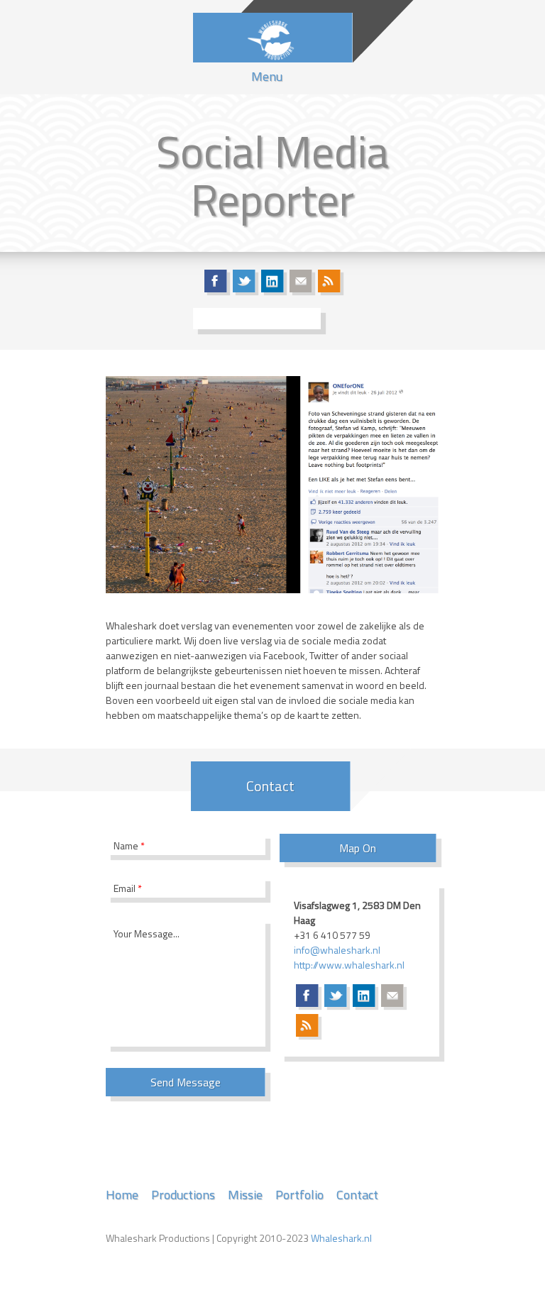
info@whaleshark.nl (337, 949)
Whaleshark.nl (341, 1237)
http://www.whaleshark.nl (349, 964)
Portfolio (299, 1194)
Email (128, 888)
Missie (245, 1194)
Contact (357, 1194)
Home (122, 1194)
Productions (183, 1194)
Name (129, 845)
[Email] (301, 281)
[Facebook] (215, 281)
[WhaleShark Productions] (272, 37)
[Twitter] (244, 281)
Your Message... (147, 933)
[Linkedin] (272, 281)
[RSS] (329, 281)
